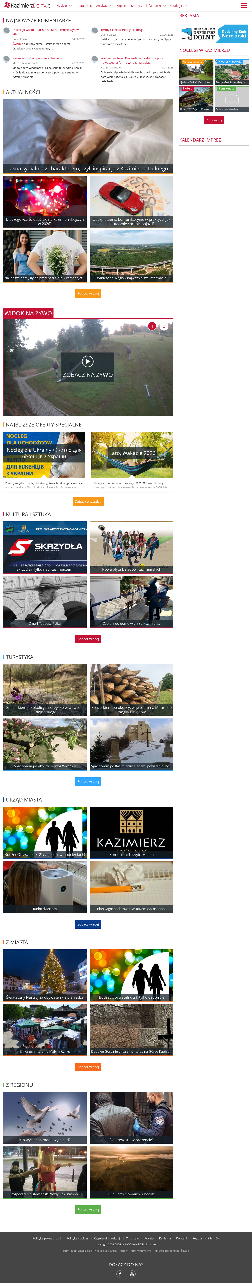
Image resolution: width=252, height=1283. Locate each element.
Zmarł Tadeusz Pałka (45, 624)
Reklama (165, 1238)
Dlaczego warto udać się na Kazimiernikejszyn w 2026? (45, 221)
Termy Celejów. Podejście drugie (123, 30)
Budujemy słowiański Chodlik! (131, 1194)
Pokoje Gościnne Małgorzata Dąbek (232, 82)
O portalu (132, 1238)
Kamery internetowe (141, 1250)
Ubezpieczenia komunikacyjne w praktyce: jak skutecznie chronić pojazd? (131, 221)
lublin (186, 1250)
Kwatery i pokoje (230, 61)
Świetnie (18, 44)
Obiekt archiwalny (227, 109)
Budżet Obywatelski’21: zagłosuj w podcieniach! (45, 854)
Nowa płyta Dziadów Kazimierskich (131, 569)
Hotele (187, 88)
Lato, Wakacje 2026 (132, 453)
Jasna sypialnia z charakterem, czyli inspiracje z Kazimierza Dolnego (88, 168)
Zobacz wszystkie (88, 501)
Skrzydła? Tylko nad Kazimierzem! (44, 569)
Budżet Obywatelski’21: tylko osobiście (131, 997)
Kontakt (181, 1238)
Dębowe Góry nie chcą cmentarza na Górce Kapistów (131, 1052)
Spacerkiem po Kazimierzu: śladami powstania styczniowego (131, 766)
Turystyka (19, 656)
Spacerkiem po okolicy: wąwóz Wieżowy (45, 766)
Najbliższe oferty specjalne (44, 424)
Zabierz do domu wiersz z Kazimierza (131, 624)
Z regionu (19, 1084)
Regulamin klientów (206, 1238)
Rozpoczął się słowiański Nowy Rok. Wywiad (45, 1194)
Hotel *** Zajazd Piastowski (196, 109)
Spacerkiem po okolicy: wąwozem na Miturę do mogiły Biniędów (132, 709)
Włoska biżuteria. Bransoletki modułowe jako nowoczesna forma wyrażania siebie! (132, 60)
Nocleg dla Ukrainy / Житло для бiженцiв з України (44, 453)
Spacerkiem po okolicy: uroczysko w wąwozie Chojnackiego (44, 709)
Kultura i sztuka (28, 514)
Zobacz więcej (88, 293)
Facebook (119, 1273)
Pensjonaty (226, 88)
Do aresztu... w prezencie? (132, 1139)
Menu (244, 5)
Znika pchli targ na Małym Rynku (45, 1052)
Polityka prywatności (46, 1238)
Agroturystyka (193, 61)
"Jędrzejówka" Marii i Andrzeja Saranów (196, 82)
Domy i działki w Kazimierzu (77, 1250)
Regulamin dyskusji (107, 1238)
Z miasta (17, 942)
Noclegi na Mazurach (106, 1250)
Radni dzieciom (45, 909)
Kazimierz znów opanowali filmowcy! (38, 58)
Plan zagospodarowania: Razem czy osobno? (131, 909)
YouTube (132, 1273)
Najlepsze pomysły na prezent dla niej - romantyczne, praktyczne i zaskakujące (44, 278)
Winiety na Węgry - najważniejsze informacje (131, 278)
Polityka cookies (77, 1238)
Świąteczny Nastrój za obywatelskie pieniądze (45, 997)
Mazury (123, 1250)
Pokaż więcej (214, 120)
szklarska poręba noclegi (167, 1250)
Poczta (149, 1238)
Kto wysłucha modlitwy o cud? (44, 1139)
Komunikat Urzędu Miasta (131, 854)
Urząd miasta (24, 799)
